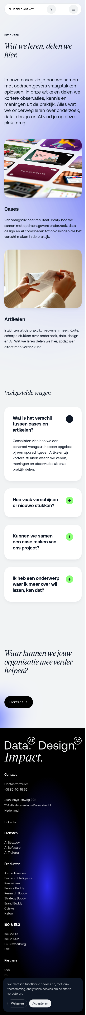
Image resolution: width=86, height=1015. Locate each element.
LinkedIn (10, 822)
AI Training (11, 852)
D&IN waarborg (15, 944)
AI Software (12, 847)
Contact (16, 702)
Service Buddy (14, 888)
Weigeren (17, 1003)
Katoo (8, 913)
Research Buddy (15, 893)
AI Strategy (12, 842)
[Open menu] (73, 9)
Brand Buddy (13, 903)
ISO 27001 (11, 934)
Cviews (9, 908)
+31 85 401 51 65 (16, 789)
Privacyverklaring (35, 993)
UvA (7, 970)
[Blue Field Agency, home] (21, 9)
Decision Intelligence (18, 878)
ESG (7, 949)
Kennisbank (12, 883)
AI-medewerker (15, 873)
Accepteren (40, 1003)
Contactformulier (16, 784)
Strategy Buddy (15, 898)
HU (6, 975)
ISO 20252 (11, 939)
